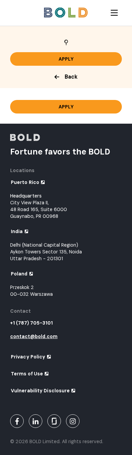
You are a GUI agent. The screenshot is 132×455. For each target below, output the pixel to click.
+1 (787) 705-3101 (31, 323)
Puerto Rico (25, 182)
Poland (19, 274)
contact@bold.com (34, 336)
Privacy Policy (28, 357)
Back (71, 76)
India (17, 231)
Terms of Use (27, 374)
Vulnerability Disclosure (40, 391)
